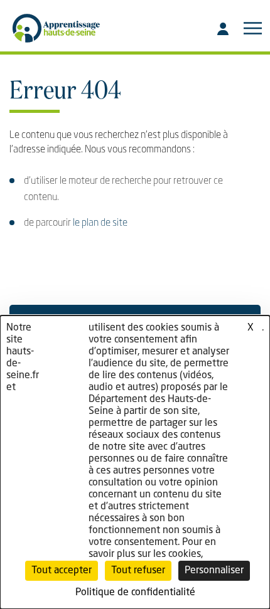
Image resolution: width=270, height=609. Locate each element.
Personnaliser (214, 571)
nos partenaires (64, 334)
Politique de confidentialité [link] (135, 593)
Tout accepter (61, 571)
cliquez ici (246, 334)
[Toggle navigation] (252, 28)
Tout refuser (138, 571)
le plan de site (100, 223)
